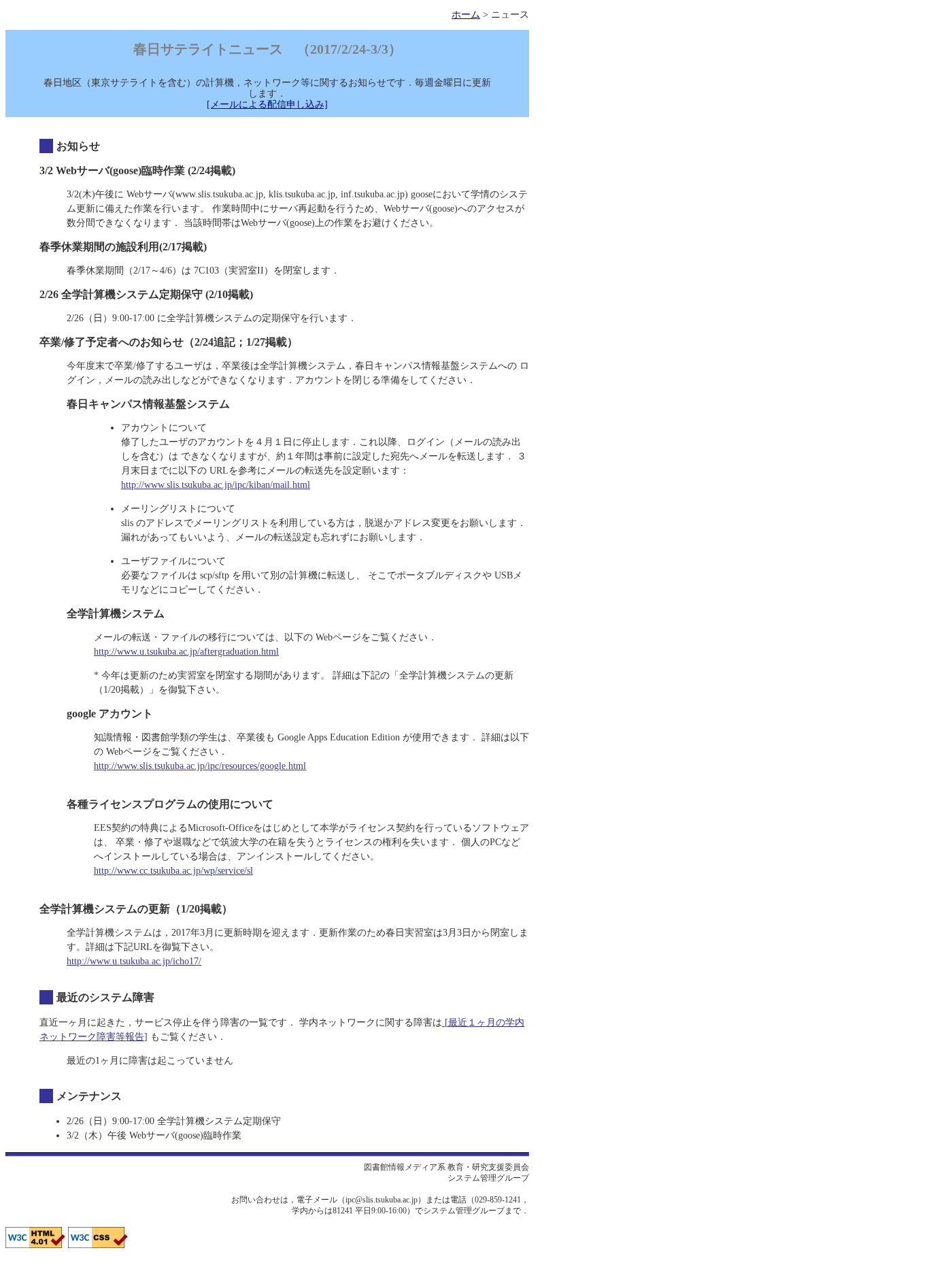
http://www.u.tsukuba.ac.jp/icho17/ (134, 961)
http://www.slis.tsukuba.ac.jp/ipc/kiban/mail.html (215, 485)
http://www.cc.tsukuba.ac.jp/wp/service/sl (173, 871)
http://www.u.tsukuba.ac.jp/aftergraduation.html (186, 651)
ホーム (466, 15)
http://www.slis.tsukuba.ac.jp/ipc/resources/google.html (200, 766)
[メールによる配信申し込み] (267, 104)
